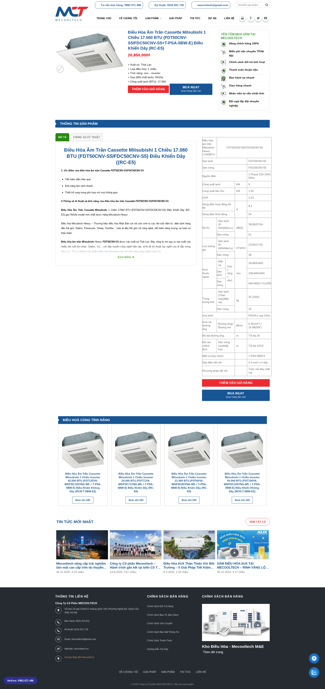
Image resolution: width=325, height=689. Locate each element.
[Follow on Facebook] (251, 18)
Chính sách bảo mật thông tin (163, 632)
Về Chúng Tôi (128, 18)
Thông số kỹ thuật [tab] (86, 137)
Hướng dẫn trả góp (157, 649)
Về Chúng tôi (128, 672)
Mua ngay (191, 89)
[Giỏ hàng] (242, 18)
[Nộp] (267, 5)
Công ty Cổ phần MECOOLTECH (155, 684)
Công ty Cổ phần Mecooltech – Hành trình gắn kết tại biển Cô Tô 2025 (134, 566)
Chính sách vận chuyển (159, 623)
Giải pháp (175, 18)
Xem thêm (124, 257)
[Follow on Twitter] (258, 18)
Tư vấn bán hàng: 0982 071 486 (121, 5)
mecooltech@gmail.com (212, 5)
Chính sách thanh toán (159, 640)
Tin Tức (185, 672)
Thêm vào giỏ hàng (148, 89)
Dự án (212, 18)
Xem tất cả (258, 521)
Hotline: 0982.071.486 (20, 680)
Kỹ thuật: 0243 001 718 (169, 5)
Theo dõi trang (213, 652)
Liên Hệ (201, 672)
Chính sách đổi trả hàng (160, 606)
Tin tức (195, 18)
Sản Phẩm (168, 672)
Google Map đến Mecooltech (79, 657)
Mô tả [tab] (62, 137)
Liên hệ (229, 18)
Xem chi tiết (82, 499)
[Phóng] (60, 69)
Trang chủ (103, 18)
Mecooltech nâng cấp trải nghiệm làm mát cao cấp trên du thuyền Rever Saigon (81, 566)
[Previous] (58, 466)
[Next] (267, 466)
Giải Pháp (149, 672)
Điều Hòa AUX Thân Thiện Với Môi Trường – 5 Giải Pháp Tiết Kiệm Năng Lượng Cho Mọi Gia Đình (188, 566)
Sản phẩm (152, 18)
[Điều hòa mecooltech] (72, 13)
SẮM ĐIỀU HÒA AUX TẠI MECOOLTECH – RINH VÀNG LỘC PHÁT (242, 566)
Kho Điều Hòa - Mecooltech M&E (233, 646)
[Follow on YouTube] (266, 18)
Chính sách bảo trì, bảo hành (162, 615)
